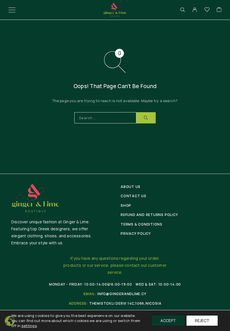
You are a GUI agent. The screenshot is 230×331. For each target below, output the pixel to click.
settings (29, 325)
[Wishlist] (207, 10)
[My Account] (194, 9)
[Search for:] (105, 117)
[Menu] (12, 9)
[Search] (182, 9)
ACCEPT (168, 320)
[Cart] (219, 10)
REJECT (202, 320)
